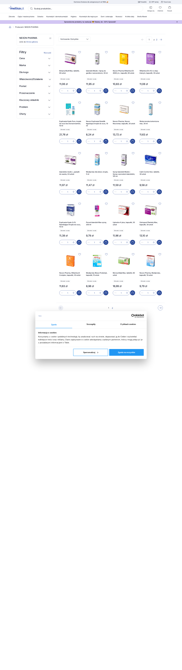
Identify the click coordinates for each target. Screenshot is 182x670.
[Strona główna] (10, 27)
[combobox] (85, 9)
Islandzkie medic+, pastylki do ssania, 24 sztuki (69, 173)
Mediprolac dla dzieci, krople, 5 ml (97, 173)
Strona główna (32, 42)
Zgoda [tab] (54, 324)
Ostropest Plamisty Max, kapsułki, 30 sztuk (149, 223)
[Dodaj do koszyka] (79, 90)
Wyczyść (47, 53)
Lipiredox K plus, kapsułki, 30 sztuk (124, 223)
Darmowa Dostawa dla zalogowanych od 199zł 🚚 (91, 2)
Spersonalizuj (89, 352)
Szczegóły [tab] (91, 324)
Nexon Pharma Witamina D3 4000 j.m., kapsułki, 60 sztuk (123, 72)
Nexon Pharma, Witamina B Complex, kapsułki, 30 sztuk (69, 274)
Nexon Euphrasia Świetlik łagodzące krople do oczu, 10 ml (97, 123)
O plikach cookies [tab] (128, 324)
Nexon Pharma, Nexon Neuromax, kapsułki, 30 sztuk (124, 122)
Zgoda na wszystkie (126, 352)
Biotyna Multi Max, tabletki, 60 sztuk (69, 72)
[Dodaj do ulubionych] (80, 52)
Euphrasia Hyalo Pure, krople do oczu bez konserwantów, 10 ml (70, 123)
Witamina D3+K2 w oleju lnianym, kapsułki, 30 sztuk (150, 72)
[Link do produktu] (70, 72)
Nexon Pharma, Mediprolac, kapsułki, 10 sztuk (150, 274)
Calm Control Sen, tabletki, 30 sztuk (150, 173)
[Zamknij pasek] (177, 22)
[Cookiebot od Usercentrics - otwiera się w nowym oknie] (133, 316)
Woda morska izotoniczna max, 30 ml (149, 122)
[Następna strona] (161, 40)
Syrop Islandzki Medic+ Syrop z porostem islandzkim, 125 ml (124, 174)
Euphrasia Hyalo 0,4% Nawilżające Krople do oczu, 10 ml (70, 224)
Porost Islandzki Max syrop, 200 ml (96, 223)
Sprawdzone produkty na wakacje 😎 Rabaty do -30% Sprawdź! (90, 22)
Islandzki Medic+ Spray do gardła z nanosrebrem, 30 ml (97, 72)
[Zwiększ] (73, 90)
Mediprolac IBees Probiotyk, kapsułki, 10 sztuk (96, 274)
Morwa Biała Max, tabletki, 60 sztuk (124, 274)
